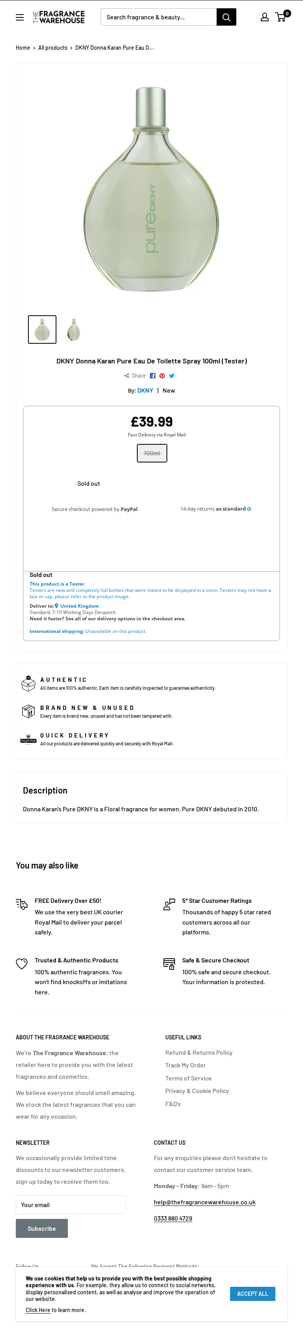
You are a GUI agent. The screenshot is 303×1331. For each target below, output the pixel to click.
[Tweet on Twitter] (172, 376)
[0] (281, 17)
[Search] (226, 17)
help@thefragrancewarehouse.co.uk (205, 1202)
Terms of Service (188, 1078)
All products (52, 47)
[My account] (265, 17)
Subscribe (42, 1228)
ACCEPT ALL (252, 1293)
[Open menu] (20, 17)
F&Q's (173, 1103)
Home (23, 47)
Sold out (88, 483)
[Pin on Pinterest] (162, 376)
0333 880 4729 (173, 1218)
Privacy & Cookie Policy (197, 1090)
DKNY (145, 390)
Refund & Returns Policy (199, 1052)
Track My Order (185, 1065)
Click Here (38, 1310)
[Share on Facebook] (152, 376)
